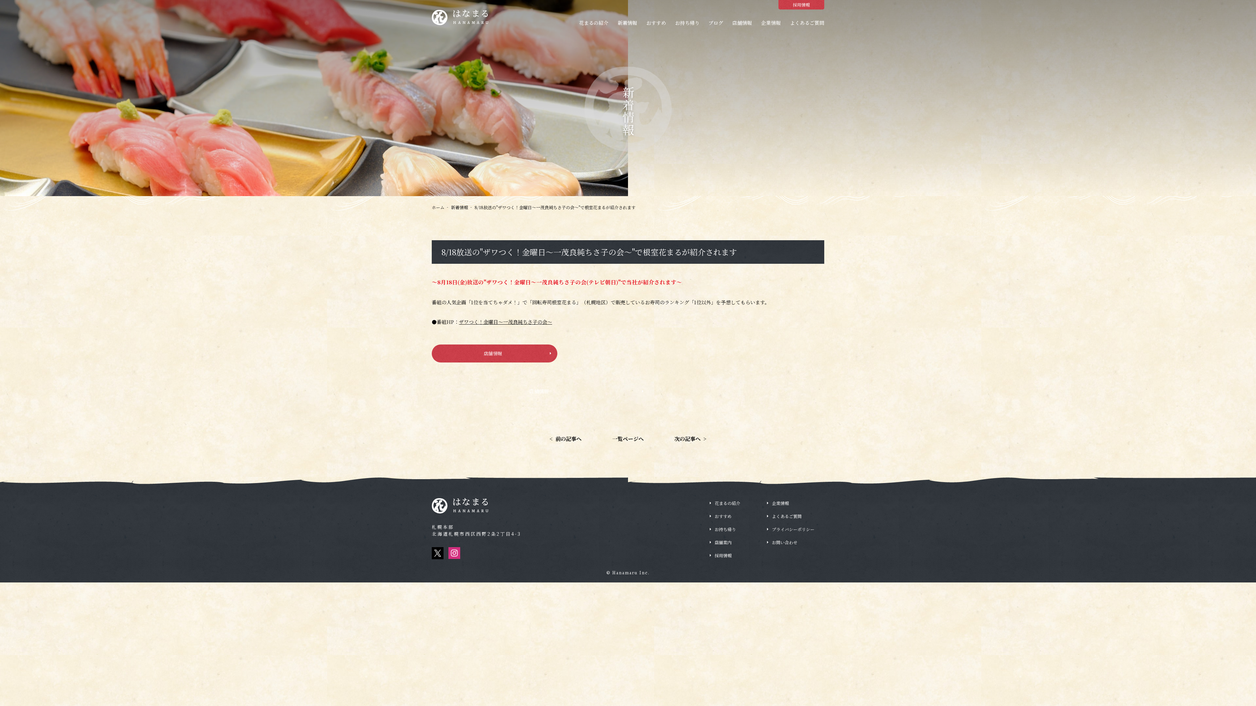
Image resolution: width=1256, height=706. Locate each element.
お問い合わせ (784, 542)
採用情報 (801, 5)
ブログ (715, 22)
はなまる (471, 17)
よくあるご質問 (807, 22)
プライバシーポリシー (793, 529)
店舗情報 (742, 22)
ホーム (438, 207)
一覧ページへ (628, 439)
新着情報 (627, 22)
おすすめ (656, 22)
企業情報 (771, 22)
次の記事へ (690, 439)
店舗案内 (723, 542)
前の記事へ (566, 439)
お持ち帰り (687, 22)
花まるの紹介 (593, 22)
